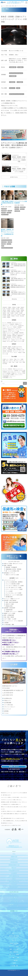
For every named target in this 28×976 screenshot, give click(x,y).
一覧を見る (14, 299)
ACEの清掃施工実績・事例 (14, 864)
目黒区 (12, 313)
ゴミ (19, 359)
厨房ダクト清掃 (10, 604)
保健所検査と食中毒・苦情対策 (13, 569)
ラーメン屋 (5, 353)
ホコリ (12, 88)
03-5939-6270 (15, 769)
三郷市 (4, 311)
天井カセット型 (6, 328)
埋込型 (15, 327)
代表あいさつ (7, 700)
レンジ (17, 329)
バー (12, 352)
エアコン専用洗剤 (6, 373)
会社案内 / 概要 (14, 856)
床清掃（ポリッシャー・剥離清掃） (15, 611)
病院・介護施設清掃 (9, 615)
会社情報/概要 (7, 702)
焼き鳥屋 (5, 346)
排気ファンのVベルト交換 (12, 574)
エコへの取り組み (8, 704)
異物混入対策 (9, 606)
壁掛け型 (5, 331)
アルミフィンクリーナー (17, 94)
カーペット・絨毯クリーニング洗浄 (14, 933)
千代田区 (9, 308)
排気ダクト (19, 337)
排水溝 (14, 337)
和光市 (22, 308)
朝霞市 (9, 310)
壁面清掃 (5, 338)
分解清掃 (17, 211)
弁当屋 (14, 346)
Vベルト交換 (10, 341)
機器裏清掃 (20, 335)
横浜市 (4, 313)
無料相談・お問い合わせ (14, 766)
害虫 (15, 359)
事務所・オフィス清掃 (9, 613)
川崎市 (20, 67)
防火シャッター (6, 325)
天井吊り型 (21, 325)
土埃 (21, 362)
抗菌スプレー (14, 373)
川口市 (17, 315)
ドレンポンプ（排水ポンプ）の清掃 (15, 585)
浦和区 (10, 307)
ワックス (5, 368)
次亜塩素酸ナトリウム (7, 377)
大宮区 (4, 315)
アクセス (6, 713)
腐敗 (4, 360)
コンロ (10, 331)
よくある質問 (14, 873)
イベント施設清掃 (13, 960)
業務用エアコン (19, 324)
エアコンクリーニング (16, 73)
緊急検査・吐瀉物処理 (11, 567)
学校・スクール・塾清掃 (14, 954)
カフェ (17, 209)
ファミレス (22, 351)
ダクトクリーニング (20, 334)
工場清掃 (6, 622)
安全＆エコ (14, 867)
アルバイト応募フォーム (14, 881)
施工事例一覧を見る (14, 177)
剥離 (14, 334)
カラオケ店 (19, 346)
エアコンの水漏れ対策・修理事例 (14, 582)
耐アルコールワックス (18, 368)
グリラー (9, 334)
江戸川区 (18, 310)
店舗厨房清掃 (9, 609)
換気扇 (17, 207)
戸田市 (4, 317)
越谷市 (22, 307)
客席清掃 (9, 335)
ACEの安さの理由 (14, 862)
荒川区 (4, 310)
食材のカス (5, 362)
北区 (8, 313)
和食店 (4, 348)
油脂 (17, 362)
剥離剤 (12, 374)
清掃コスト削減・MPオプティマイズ (13, 563)
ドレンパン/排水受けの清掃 (12, 583)
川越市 (13, 308)
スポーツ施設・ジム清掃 (10, 619)
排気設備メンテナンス (9, 572)
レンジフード (6, 324)
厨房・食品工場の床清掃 (12, 602)
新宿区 (13, 315)
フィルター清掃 (19, 338)
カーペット (23, 329)
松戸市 (19, 314)
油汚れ (4, 212)
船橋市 (9, 315)
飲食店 (12, 82)
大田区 (9, 311)
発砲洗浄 (5, 371)
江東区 (21, 313)
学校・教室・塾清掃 (9, 617)
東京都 (2, 206)
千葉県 (9, 314)
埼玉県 (4, 314)
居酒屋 (20, 82)
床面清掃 (4, 210)
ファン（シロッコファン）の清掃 (14, 589)
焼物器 (4, 335)
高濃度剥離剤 (6, 376)
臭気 (22, 359)
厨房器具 (20, 327)
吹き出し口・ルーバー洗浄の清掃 (14, 595)
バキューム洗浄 (22, 373)
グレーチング (11, 338)
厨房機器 (16, 332)
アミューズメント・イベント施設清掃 (13, 620)
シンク (4, 322)
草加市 (9, 317)
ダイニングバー (6, 352)
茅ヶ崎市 (22, 315)
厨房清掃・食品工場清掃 (10, 600)
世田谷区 (5, 307)
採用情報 (6, 711)
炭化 (10, 362)
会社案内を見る (8, 698)
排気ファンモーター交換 (19, 341)
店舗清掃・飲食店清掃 (9, 607)
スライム (22, 360)
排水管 (13, 339)
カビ (8, 360)
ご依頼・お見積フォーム (14, 875)
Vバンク (18, 328)
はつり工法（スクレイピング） (15, 371)
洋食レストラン (19, 348)
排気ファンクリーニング (8, 332)
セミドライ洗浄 (6, 374)
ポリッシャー (5, 214)
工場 (23, 349)
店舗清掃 (13, 76)
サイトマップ (7, 709)
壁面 (4, 337)
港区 (19, 205)
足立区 (18, 308)
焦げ (14, 362)
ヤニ (18, 360)
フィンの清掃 (9, 591)
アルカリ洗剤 (22, 370)
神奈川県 (13, 67)
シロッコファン (14, 325)
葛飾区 (18, 311)
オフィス (5, 329)
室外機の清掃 (9, 596)
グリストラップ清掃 (20, 339)
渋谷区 (9, 206)
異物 (24, 362)
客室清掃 (9, 322)
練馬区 (22, 310)
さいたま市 (14, 314)
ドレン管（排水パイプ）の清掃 (13, 587)
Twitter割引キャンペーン (14, 870)
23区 (6, 206)
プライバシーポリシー (9, 706)
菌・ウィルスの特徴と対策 (12, 571)
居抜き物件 (9, 337)
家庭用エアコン (12, 329)
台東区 (18, 307)
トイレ (4, 327)
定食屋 (13, 348)
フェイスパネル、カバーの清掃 (13, 593)
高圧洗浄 (10, 368)
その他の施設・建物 (9, 624)
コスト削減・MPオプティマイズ (14, 894)
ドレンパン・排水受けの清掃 (14, 916)
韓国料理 (19, 349)
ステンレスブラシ (19, 374)
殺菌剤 (24, 371)
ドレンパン (10, 327)
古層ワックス (6, 359)
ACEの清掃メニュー (14, 859)
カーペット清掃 (16, 331)
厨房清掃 (14, 335)
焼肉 (24, 352)
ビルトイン (13, 328)
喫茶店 (20, 352)
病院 (15, 349)
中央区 (13, 310)
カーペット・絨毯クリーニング (11, 598)
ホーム (14, 853)
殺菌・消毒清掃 (8, 565)
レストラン (16, 351)
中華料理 (10, 349)
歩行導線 (5, 363)
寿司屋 (4, 351)
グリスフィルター (6, 339)
